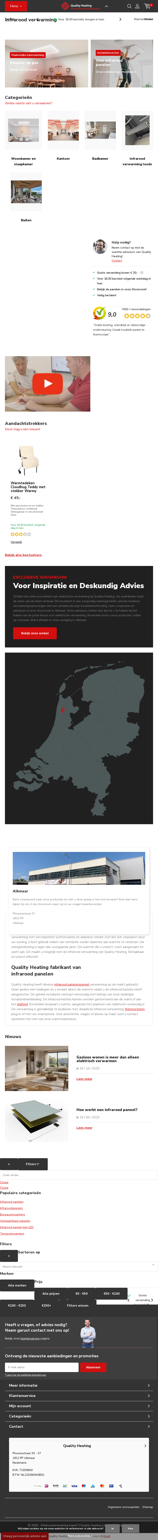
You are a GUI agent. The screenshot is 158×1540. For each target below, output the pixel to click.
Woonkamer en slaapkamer (23, 161)
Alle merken (17, 1285)
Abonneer (93, 1367)
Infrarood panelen (11, 1202)
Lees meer (84, 1079)
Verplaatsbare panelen (15, 1221)
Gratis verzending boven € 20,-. (81, 19)
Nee (130, 1528)
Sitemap (147, 1507)
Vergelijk (16, 542)
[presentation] (40, 19)
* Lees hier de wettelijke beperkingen (25, 1375)
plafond (22, 1004)
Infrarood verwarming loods (137, 161)
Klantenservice (143, 19)
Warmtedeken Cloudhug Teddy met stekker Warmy (28, 487)
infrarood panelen (66, 984)
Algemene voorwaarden (123, 1507)
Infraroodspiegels (11, 1208)
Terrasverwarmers (12, 1234)
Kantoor (63, 158)
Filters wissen (77, 1306)
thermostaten (135, 1009)
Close (4, 1182)
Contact (117, 261)
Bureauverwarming (12, 1214)
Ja (112, 1528)
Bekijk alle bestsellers (23, 555)
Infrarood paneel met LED (17, 1227)
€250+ (46, 1306)
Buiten (26, 220)
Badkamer (100, 158)
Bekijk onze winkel (35, 633)
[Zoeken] (129, 6)
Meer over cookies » (80, 1535)
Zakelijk (10, 19)
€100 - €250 (17, 1306)
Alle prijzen (50, 1294)
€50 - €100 (112, 1294)
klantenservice (30, 1338)
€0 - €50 (82, 1294)
